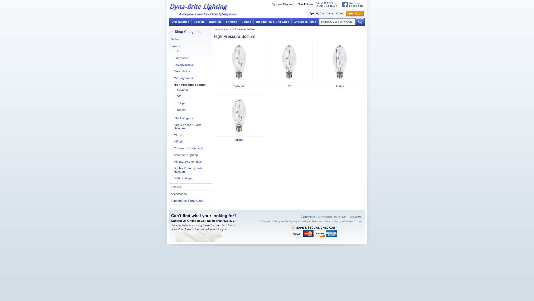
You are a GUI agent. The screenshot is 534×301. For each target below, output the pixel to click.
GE (179, 96)
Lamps (225, 29)
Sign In (276, 4)
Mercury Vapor (183, 78)
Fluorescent (181, 58)
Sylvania (182, 89)
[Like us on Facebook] (352, 6)
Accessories (179, 193)
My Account (340, 217)
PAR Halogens (183, 118)
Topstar (181, 109)
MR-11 (178, 134)
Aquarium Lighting (186, 155)
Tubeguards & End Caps (187, 200)
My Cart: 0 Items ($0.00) (329, 13)
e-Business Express (352, 221)
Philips (181, 103)
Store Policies (305, 4)
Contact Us (355, 217)
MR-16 (178, 141)
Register (288, 4)
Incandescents (183, 64)
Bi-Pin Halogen (183, 178)
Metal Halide (182, 71)
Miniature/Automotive (188, 161)
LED (176, 51)
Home (217, 29)
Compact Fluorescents (189, 148)
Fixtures (176, 187)
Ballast (175, 39)
